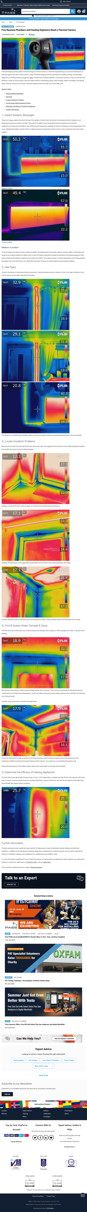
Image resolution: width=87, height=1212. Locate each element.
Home (3, 22)
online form (47, 862)
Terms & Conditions (37, 1196)
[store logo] (11, 11)
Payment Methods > (16, 1141)
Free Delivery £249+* (45, 16)
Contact (4, 1111)
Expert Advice (27, 1111)
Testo (31, 77)
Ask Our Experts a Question (64, 1039)
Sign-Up (7, 1094)
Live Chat (83, 1195)
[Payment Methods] (16, 1136)
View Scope (43, 1169)
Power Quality (69, 1060)
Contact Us (11, 884)
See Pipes (9, 97)
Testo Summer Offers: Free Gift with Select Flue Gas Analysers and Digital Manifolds (35, 1024)
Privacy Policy (51, 1196)
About (67, 1113)
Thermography (20, 22)
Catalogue (47, 1116)
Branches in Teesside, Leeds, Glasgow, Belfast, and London (33, 5)
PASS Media (50, 1208)
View (56, 19)
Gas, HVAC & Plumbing (50, 1060)
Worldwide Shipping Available (60, 5)
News (24, 1116)
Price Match (68, 1111)
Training (25, 1113)
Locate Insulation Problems (15, 100)
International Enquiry (42, 1104)
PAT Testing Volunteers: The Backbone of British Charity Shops (27, 981)
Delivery (46, 1111)
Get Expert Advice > (69, 1147)
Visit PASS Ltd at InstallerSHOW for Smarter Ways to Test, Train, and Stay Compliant (35, 937)
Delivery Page (50, 1190)
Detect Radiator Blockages (14, 93)
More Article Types (41, 1066)
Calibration (47, 1113)
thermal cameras (36, 867)
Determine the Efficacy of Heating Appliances (20, 106)
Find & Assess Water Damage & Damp (18, 103)
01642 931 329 (31, 862)
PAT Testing (33, 1060)
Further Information (12, 109)
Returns (4, 1113)
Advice (11, 22)
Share (33, 34)
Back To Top (43, 1075)
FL (24, 77)
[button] (65, 2)
